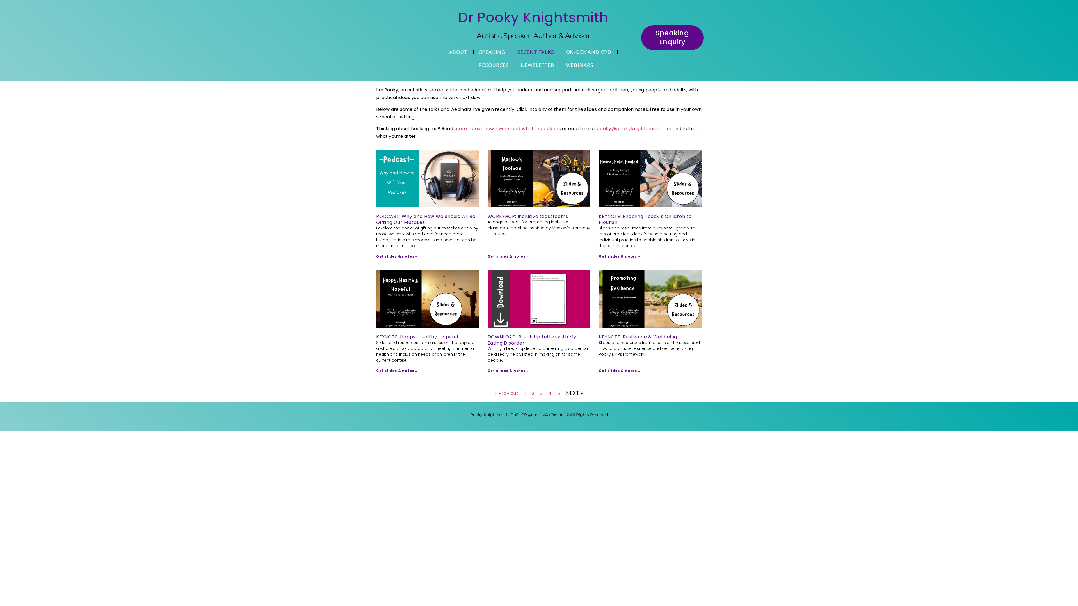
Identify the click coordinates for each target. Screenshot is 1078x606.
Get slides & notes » (396, 256)
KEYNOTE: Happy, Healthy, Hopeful (417, 337)
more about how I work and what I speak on (507, 128)
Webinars (579, 65)
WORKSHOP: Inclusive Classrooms (528, 216)
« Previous (507, 393)
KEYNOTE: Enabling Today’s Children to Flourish (645, 219)
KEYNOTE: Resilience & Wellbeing (638, 337)
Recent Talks (535, 52)
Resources (494, 65)
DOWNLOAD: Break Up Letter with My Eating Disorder (532, 340)
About (458, 52)
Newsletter (537, 65)
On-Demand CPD (588, 52)
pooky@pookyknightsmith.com (634, 128)
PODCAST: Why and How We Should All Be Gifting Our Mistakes (426, 219)
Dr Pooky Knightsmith (533, 17)
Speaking (492, 52)
